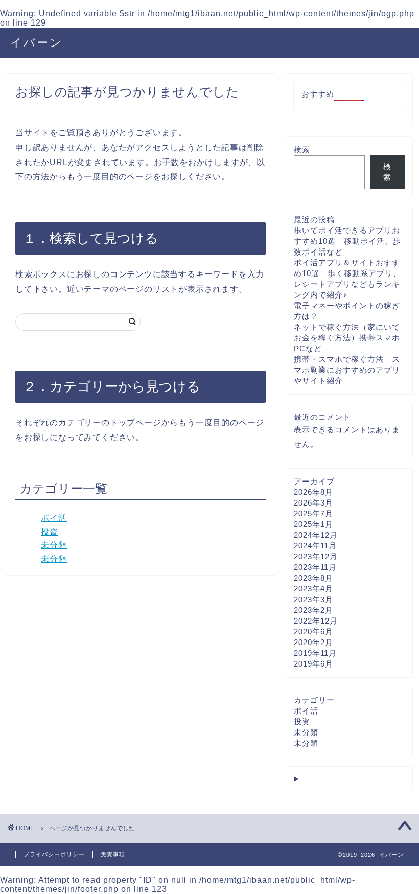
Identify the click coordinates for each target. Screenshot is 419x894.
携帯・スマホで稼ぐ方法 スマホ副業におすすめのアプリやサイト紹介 (347, 370)
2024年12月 (316, 535)
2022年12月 (316, 620)
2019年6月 (313, 663)
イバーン (36, 42)
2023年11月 (315, 567)
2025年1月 (313, 524)
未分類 (54, 545)
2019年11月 (315, 653)
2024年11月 (315, 545)
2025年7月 (313, 513)
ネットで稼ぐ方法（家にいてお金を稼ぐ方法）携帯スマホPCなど (347, 338)
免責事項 (113, 854)
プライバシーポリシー (54, 854)
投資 (49, 532)
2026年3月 (313, 502)
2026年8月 (313, 492)
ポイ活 (54, 518)
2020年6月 (313, 631)
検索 (302, 149)
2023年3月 (313, 599)
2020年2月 (313, 642)
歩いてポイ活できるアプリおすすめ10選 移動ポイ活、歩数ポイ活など (347, 241)
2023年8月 (313, 578)
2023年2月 (313, 610)
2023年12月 (316, 556)
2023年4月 (313, 588)
